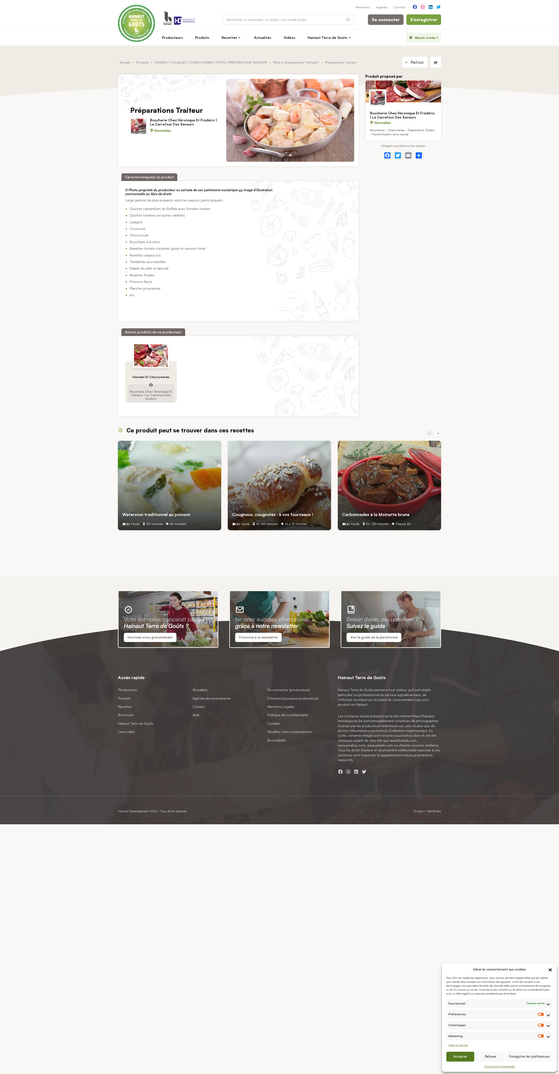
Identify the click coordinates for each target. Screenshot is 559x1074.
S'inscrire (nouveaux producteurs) (292, 698)
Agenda (381, 7)
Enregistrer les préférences (529, 1056)
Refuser (490, 1056)
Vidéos (289, 37)
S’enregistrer (423, 19)
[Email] (408, 155)
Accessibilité (276, 740)
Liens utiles (126, 732)
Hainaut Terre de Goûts (327, 37)
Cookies (273, 723)
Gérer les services (458, 1045)
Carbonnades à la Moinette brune (375, 514)
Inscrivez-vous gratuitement (150, 637)
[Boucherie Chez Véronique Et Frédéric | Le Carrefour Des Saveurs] (403, 91)
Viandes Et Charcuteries (150, 377)
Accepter (460, 1056)
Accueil (124, 62)
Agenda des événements (212, 698)
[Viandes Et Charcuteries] (151, 355)
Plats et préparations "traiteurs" (296, 62)
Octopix (418, 811)
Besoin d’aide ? (426, 38)
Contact (400, 7)
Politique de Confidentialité (499, 1066)
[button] (550, 969)
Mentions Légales (280, 706)
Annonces (362, 7)
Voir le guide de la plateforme (374, 637)
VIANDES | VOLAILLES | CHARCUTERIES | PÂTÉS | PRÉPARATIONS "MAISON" (211, 62)
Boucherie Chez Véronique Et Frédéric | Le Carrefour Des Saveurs (183, 122)
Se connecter (386, 19)
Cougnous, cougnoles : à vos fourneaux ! (272, 514)
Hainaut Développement (133, 811)
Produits (202, 37)
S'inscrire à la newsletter (258, 637)
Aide (196, 715)
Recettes (229, 37)
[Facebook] (387, 155)
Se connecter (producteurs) (288, 690)
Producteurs (172, 37)
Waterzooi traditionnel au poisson (156, 514)
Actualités (262, 37)
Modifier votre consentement (289, 732)
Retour (416, 62)
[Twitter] (397, 155)
